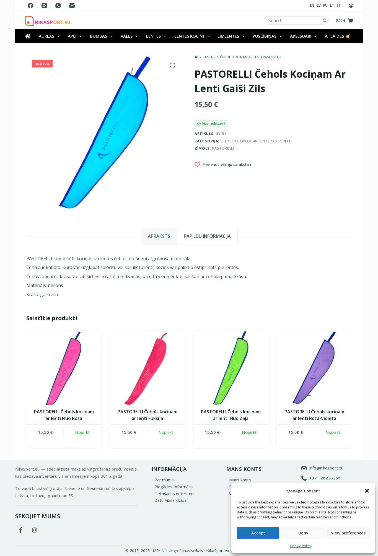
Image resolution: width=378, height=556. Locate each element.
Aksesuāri (300, 36)
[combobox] (292, 20)
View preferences (348, 533)
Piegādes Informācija (174, 486)
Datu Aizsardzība (170, 500)
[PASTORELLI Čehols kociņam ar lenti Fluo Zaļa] (230, 368)
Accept (258, 533)
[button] (367, 491)
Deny (303, 533)
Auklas (46, 36)
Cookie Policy (300, 546)
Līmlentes (228, 36)
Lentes (153, 36)
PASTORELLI (223, 148)
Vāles (127, 36)
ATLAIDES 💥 (337, 36)
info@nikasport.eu (326, 468)
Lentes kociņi (189, 36)
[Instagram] (44, 5)
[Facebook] (30, 5)
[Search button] (324, 20)
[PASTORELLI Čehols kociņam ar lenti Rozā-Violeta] (314, 368)
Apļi (72, 36)
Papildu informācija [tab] (207, 236)
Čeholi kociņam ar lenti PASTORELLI (256, 141)
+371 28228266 (324, 477)
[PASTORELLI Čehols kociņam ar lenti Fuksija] (147, 368)
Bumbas (98, 36)
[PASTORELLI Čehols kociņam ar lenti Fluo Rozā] (64, 368)
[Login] (351, 6)
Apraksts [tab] (159, 236)
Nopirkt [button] (82, 432)
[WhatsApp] (58, 5)
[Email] (71, 5)
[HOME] (196, 57)
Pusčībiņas (264, 36)
